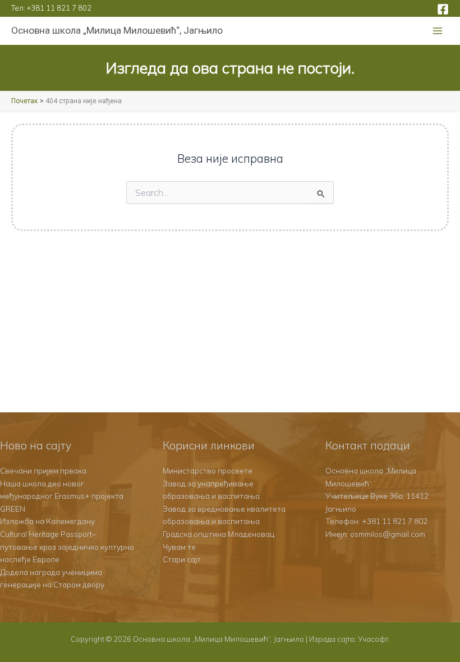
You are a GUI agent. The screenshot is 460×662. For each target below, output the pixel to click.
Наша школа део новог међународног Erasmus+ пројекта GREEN (61, 496)
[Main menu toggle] (437, 31)
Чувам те (179, 546)
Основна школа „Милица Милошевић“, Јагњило (117, 30)
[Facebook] (443, 9)
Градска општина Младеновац (218, 534)
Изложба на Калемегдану (47, 521)
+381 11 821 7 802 (59, 7)
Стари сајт (182, 559)
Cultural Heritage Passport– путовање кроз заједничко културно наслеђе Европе (67, 546)
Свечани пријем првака (43, 470)
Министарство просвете (207, 470)
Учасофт (373, 639)
